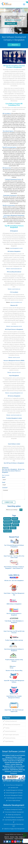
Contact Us (21, 837)
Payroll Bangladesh (14, 375)
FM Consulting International (14, 271)
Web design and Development (12, 724)
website (15, 518)
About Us (15, 45)
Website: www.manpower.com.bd (14, 326)
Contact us (11, 23)
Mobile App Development (14, 814)
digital (6, 527)
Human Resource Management (14, 785)
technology (7, 524)
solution (13, 527)
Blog (17, 837)
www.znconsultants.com (16, 302)
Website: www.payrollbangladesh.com (14, 393)
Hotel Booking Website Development (14, 820)
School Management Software (14, 792)
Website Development (13, 805)
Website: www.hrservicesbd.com (14, 415)
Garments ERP (14, 787)
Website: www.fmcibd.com (14, 289)
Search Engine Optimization (12, 734)
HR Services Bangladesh (14, 396)
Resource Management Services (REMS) (14, 360)
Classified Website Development (14, 817)
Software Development (11, 721)
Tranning (7, 728)
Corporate (7, 518)
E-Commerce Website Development (14, 812)
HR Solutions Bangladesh (14, 251)
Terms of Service (9, 838)
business (16, 524)
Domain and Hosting (10, 738)
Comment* (5, 487)
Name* (4, 477)
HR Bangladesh (14, 231)
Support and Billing (19, 838)
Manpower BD (14, 305)
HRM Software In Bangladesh (14, 604)
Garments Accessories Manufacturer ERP (13, 825)
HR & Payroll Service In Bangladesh (14, 329)
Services (12, 837)
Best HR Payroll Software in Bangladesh (14, 463)
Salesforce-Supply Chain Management (14, 828)
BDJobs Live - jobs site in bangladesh (14, 580)
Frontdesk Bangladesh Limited (14, 418)
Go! (21, 509)
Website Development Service (14, 809)
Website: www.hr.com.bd (14, 357)
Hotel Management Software (14, 798)
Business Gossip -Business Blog (14, 670)
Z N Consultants (14, 292)
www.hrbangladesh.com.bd (16, 248)
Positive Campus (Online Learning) (14, 640)
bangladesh (8, 531)
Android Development (10, 731)
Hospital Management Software (14, 790)
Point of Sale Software (14, 800)
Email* (3, 482)
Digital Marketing (9, 741)
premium (17, 521)
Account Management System (14, 795)
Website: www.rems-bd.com (14, 372)
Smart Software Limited (14, 444)
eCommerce (8, 521)
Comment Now (8, 502)
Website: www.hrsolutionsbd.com (14, 268)
